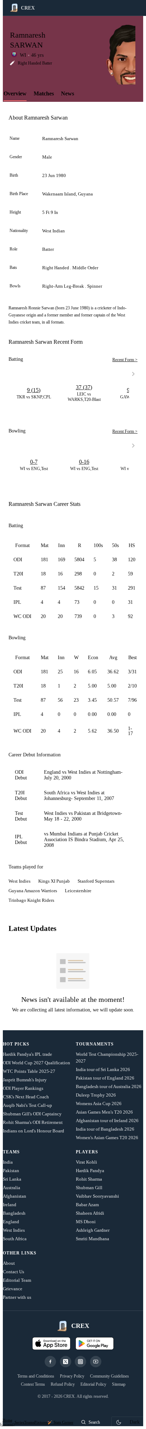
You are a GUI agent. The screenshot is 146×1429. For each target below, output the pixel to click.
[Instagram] (80, 1361)
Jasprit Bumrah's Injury (25, 1079)
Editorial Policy (93, 1384)
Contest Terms (33, 1384)
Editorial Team (17, 1280)
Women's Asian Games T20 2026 (107, 1137)
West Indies (14, 1230)
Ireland (9, 1204)
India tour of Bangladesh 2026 (105, 1129)
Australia (11, 1187)
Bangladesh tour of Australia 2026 (108, 1086)
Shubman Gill (89, 1187)
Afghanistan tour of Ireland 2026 (107, 1120)
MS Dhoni (86, 1221)
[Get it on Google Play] (94, 1343)
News (67, 93)
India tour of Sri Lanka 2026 (103, 1069)
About (9, 1263)
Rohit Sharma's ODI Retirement (33, 1122)
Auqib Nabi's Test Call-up (27, 1105)
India (8, 1162)
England (11, 1221)
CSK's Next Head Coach (26, 1096)
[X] (65, 1361)
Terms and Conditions (35, 1376)
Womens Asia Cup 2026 (99, 1103)
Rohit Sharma (89, 1179)
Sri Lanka (12, 1179)
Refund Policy (63, 1384)
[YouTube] (95, 1361)
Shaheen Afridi (90, 1213)
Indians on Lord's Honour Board (33, 1130)
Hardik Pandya (90, 1170)
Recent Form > (124, 359)
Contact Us (13, 1271)
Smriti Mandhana (92, 1238)
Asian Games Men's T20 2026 (104, 1112)
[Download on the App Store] (51, 1343)
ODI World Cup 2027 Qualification (36, 1062)
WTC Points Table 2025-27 (29, 1071)
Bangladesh (14, 1213)
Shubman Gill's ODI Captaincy (32, 1113)
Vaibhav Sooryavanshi (97, 1196)
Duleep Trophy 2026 (96, 1095)
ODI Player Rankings (23, 1088)
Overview (15, 93)
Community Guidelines (109, 1376)
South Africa (15, 1238)
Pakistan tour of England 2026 (105, 1078)
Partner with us (17, 1297)
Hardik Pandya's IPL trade (27, 1054)
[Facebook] (50, 1361)
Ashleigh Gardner (93, 1230)
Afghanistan (14, 1196)
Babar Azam (87, 1204)
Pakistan (11, 1170)
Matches (44, 93)
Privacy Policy (72, 1376)
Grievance (12, 1288)
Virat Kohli (86, 1162)
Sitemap (118, 1384)
